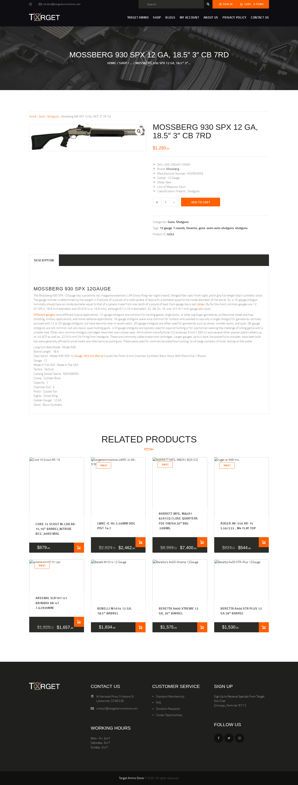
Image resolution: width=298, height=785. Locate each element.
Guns (42, 116)
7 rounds (179, 228)
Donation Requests (168, 708)
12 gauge (166, 228)
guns (202, 228)
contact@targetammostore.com (117, 708)
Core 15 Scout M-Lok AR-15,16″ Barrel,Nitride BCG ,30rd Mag (56, 529)
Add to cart (200, 202)
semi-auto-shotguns (220, 228)
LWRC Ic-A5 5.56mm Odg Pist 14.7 (116, 525)
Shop (123, 63)
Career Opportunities (169, 715)
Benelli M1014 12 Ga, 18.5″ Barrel (114, 610)
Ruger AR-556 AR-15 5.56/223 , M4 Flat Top (238, 525)
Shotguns (53, 116)
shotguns (241, 228)
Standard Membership (170, 696)
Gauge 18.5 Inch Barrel (88, 356)
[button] (139, 131)
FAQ (158, 702)
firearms (191, 228)
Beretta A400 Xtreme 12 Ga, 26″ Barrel (179, 610)
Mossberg (172, 169)
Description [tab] (44, 260)
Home (111, 63)
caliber (201, 304)
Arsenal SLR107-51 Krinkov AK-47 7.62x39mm (51, 603)
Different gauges (44, 314)
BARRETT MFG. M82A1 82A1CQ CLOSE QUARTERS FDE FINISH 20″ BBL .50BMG (178, 520)
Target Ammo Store (131, 778)
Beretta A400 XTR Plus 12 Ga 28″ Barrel (241, 610)
